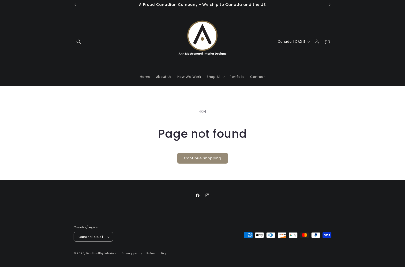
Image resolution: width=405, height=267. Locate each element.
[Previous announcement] (75, 4)
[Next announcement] (330, 4)
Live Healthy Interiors (101, 253)
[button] (79, 42)
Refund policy (156, 253)
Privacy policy (132, 253)
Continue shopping (202, 158)
